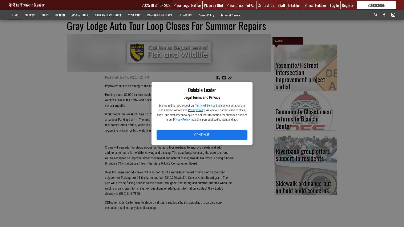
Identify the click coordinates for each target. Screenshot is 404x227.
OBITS (45, 15)
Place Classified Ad (241, 5)
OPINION (60, 15)
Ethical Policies (315, 5)
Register (348, 5)
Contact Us (266, 5)
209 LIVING (134, 15)
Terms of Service (205, 105)
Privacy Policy (196, 110)
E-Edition (294, 5)
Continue (201, 135)
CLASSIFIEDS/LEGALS (159, 15)
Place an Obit (213, 5)
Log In (334, 5)
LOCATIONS (185, 15)
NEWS (15, 15)
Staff (281, 5)
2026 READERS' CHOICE (108, 15)
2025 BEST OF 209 (156, 5)
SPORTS (30, 15)
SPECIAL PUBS (80, 15)
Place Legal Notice (187, 5)
